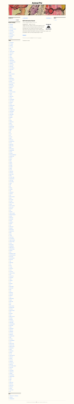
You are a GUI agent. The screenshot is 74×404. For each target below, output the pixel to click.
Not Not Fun (11, 271)
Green (10, 195)
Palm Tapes (11, 283)
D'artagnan (10, 117)
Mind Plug (10, 250)
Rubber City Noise (12, 316)
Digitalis (10, 129)
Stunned (10, 349)
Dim (10, 132)
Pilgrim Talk (11, 293)
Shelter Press (11, 329)
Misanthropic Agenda (12, 253)
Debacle (10, 123)
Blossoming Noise (12, 82)
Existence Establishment (12, 154)
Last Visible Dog (11, 238)
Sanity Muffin (11, 322)
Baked (10, 72)
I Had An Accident (12, 213)
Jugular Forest (11, 226)
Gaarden (10, 183)
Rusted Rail (11, 319)
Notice (10, 274)
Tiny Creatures (11, 370)
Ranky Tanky (11, 301)
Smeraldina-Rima (11, 335)
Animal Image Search (12, 61)
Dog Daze (10, 136)
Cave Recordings (11, 99)
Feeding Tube (11, 171)
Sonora (10, 341)
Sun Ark (10, 353)
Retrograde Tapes (11, 307)
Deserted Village (11, 126)
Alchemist (10, 57)
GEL (10, 186)
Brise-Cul (10, 88)
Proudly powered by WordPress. (31, 402)
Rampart (10, 299)
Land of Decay (11, 237)
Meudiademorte (11, 246)
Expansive (10, 157)
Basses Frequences (12, 73)
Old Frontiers (11, 277)
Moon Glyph (11, 256)
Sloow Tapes (11, 332)
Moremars (10, 37)
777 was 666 (11, 46)
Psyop (10, 296)
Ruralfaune (10, 317)
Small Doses (11, 334)
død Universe (11, 139)
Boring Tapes (11, 84)
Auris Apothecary (11, 67)
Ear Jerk (10, 142)
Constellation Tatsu (12, 109)
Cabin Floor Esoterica (12, 91)
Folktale (10, 175)
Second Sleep (11, 325)
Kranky (10, 232)
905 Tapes (10, 49)
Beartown (10, 76)
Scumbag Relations (12, 323)
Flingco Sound (11, 174)
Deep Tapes (11, 124)
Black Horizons (11, 78)
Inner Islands (11, 219)
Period (10, 289)
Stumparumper (11, 347)
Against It (10, 54)
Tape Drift (10, 358)
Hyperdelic (10, 211)
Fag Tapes (10, 165)
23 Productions (11, 42)
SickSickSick (11, 331)
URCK (10, 379)
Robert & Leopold (11, 310)
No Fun (10, 265)
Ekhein (10, 147)
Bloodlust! (10, 81)
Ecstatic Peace (11, 144)
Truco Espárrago (11, 374)
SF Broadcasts (11, 328)
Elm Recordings (11, 148)
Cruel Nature (48, 17)
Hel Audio (10, 201)
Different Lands (11, 127)
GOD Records (11, 192)
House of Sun (11, 207)
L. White (10, 235)
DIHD (10, 130)
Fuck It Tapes (11, 180)
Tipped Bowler (11, 371)
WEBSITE (24, 35)
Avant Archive (11, 69)
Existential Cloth (11, 156)
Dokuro (10, 138)
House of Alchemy (12, 205)
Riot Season (11, 308)
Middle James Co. (11, 247)
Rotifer (10, 314)
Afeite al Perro (11, 52)
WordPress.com (45, 402)
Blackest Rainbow (11, 79)
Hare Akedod (11, 199)
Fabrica (10, 160)
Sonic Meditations (11, 34)
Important (10, 216)
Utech (10, 380)
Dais (10, 118)
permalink (39, 37)
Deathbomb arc (11, 121)
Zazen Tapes (25, 17)
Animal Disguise (11, 60)
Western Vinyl (11, 385)
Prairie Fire (10, 295)
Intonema (10, 220)
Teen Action (11, 359)
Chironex (10, 103)
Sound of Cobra (11, 343)
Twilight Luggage (11, 376)
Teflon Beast (11, 361)
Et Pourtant (10, 153)
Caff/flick (10, 94)
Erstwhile (10, 151)
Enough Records (11, 150)
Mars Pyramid (11, 244)
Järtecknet (10, 223)
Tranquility (10, 373)
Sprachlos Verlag (11, 344)
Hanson (10, 198)
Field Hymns (11, 172)
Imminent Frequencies (12, 214)
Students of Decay (11, 346)
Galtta (10, 184)
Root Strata (10, 313)
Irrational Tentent (11, 31)
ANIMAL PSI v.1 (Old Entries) (13, 395)
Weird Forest (11, 383)
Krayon (10, 234)
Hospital (10, 204)
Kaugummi (10, 228)
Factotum (10, 162)
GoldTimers (11, 193)
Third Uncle (11, 364)
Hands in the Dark (11, 196)
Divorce (10, 133)
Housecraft (10, 208)
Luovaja (10, 243)
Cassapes (10, 97)
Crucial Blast (11, 112)
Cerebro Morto (11, 100)
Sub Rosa (10, 352)
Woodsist (10, 388)
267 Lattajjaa (11, 43)
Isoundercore (11, 222)
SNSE (10, 337)
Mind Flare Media (11, 249)
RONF (10, 311)
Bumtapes (10, 90)
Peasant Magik (11, 286)
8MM (10, 48)
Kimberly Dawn (11, 231)
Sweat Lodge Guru (12, 355)
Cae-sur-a (10, 93)
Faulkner (10, 168)
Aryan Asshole (11, 64)
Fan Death (10, 166)
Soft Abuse (11, 338)
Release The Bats (11, 305)
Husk (10, 210)
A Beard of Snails (11, 51)
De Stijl (10, 120)
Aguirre (10, 55)
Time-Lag (10, 368)
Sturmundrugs (11, 350)
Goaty (10, 190)
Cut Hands (10, 115)
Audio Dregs (11, 66)
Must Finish (11, 259)
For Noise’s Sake (11, 177)
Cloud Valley (11, 106)
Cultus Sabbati (11, 114)
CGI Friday (11, 102)
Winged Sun (11, 386)
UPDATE (31, 37)
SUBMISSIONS (11, 398)
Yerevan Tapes (11, 389)
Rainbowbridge (11, 298)
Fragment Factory (11, 178)
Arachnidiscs (11, 63)
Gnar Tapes (11, 189)
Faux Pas (10, 169)
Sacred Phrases (11, 320)
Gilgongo (10, 187)
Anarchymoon (11, 58)
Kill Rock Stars (11, 229)
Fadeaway (10, 163)
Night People (11, 262)
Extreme (10, 159)
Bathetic (10, 75)
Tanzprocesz (11, 33)
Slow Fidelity (11, 30)
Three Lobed (11, 367)
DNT (10, 135)
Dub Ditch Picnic (11, 141)
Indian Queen (11, 217)
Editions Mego (11, 145)
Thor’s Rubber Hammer (12, 365)
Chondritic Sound (11, 105)
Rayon (10, 302)
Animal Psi (37, 2)
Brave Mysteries (11, 85)
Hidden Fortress (11, 202)
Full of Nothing (11, 181)
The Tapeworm (11, 362)
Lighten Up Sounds (12, 240)
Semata (10, 326)
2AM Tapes (11, 45)
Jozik (10, 225)
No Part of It (11, 268)
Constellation (11, 108)
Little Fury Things (11, 241)
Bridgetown (11, 87)
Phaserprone (11, 292)
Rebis (10, 304)
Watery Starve (11, 382)
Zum (10, 391)
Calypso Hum (11, 96)
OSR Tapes (11, 280)
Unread (10, 377)
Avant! (10, 70)
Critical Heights (11, 111)
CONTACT (11, 397)
